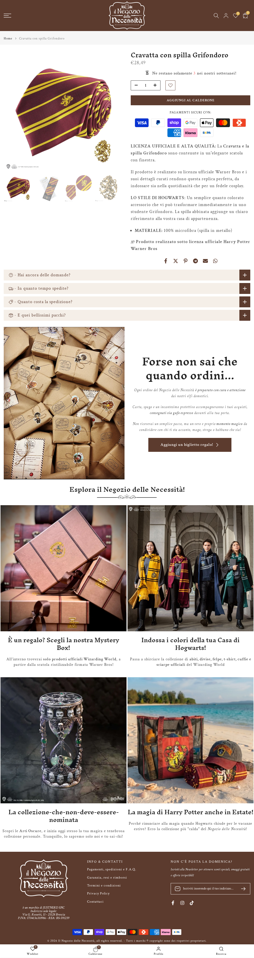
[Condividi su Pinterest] (185, 261)
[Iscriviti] (241, 889)
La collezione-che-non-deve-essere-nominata (63, 816)
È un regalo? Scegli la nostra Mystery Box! (63, 644)
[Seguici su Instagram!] (182, 903)
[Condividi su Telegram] (195, 261)
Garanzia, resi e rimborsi (107, 877)
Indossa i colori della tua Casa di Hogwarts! (190, 644)
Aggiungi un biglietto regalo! (186, 444)
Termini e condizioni (104, 885)
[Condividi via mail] (205, 261)
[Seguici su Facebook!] (173, 903)
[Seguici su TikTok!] (192, 903)
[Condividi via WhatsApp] (215, 261)
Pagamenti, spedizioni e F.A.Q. (111, 869)
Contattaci (95, 901)
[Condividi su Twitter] (175, 261)
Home (8, 38)
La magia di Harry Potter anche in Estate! (191, 812)
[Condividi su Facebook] (165, 261)
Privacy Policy (98, 893)
